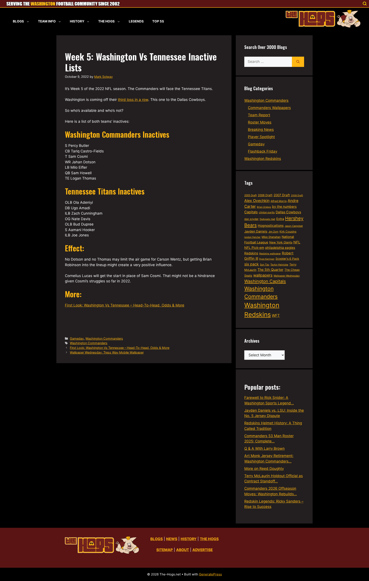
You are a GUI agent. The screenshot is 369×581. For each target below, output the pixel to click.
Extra (280, 219)
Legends (136, 21)
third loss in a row (133, 99)
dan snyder (251, 219)
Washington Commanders (104, 338)
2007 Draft (282, 195)
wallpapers (262, 275)
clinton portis (267, 212)
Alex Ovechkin (256, 200)
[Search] (298, 62)
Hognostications (271, 226)
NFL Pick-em (254, 248)
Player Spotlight (261, 137)
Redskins (251, 253)
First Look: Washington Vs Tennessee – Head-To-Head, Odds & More (124, 305)
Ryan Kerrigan (266, 259)
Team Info (47, 21)
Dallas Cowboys (288, 212)
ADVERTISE (202, 550)
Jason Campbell (294, 225)
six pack (251, 264)
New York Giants (280, 242)
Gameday (77, 338)
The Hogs (106, 21)
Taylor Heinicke (279, 264)
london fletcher (252, 237)
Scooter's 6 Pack (287, 258)
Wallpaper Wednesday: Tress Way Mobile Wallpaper (107, 352)
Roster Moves (259, 122)
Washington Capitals (265, 281)
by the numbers (284, 207)
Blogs (18, 21)
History (77, 21)
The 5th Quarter (270, 269)
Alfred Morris (279, 201)
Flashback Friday (262, 151)
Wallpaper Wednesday (287, 275)
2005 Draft (250, 195)
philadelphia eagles (280, 248)
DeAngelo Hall (267, 219)
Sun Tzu (264, 264)
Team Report (259, 115)
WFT (276, 315)
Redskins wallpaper (270, 253)
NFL (296, 242)
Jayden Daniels (255, 231)
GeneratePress (210, 574)
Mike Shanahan (271, 237)
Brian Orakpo (264, 207)
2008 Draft (297, 195)
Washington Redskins (262, 158)
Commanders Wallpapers (269, 108)
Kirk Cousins (288, 231)
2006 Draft (265, 195)
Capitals (251, 212)
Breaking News (261, 129)
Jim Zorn (273, 231)
